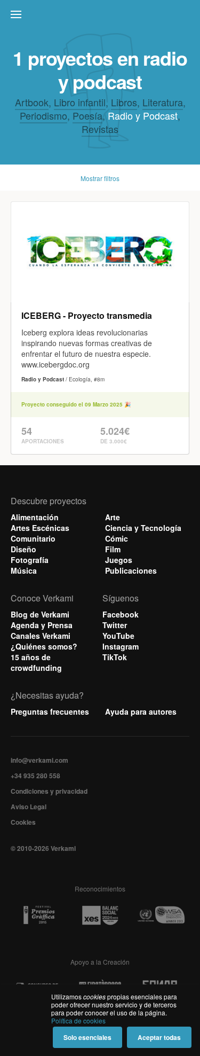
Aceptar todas (159, 1037)
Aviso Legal (28, 806)
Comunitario (33, 538)
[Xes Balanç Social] (100, 915)
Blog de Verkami (40, 614)
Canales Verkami (40, 635)
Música (24, 570)
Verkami (101, 17)
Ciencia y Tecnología (143, 527)
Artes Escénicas (40, 527)
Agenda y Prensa (42, 625)
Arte (112, 517)
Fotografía (30, 559)
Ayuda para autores (141, 711)
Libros (124, 102)
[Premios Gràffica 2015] (39, 915)
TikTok (114, 657)
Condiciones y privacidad (49, 791)
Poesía (87, 115)
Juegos (118, 559)
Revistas (100, 129)
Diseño (23, 549)
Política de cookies (78, 1020)
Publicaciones (131, 570)
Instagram (120, 646)
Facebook (120, 614)
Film (113, 549)
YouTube (118, 635)
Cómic (116, 538)
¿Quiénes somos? (44, 646)
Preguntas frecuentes (50, 711)
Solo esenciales (87, 1037)
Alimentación (35, 517)
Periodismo (43, 115)
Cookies (23, 822)
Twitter (114, 625)
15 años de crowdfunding (36, 662)
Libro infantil (80, 102)
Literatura (162, 102)
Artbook (32, 102)
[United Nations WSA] (161, 915)
